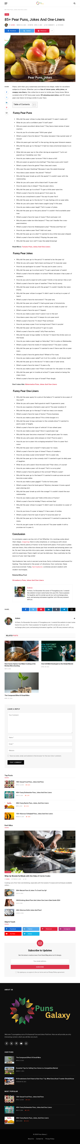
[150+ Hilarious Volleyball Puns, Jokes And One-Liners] (9, 816)
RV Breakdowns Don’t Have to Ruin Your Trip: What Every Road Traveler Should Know (45, 1079)
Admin (13, 25)
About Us (31, 1139)
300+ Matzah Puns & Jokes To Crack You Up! (31, 890)
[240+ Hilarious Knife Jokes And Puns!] (9, 912)
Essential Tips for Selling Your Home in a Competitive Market (37, 1068)
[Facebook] (7, 92)
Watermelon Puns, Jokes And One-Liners (41, 384)
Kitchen (7, 872)
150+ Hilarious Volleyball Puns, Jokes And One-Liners (34, 814)
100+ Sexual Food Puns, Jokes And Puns (30, 782)
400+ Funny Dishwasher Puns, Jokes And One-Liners (34, 792)
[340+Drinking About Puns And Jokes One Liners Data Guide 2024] (9, 902)
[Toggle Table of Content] (33, 105)
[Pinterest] (7, 108)
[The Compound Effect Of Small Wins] (22, 682)
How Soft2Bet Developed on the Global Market (57, 664)
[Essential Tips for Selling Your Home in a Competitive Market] (9, 1070)
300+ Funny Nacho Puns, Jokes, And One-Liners (32, 803)
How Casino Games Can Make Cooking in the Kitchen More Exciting (20, 665)
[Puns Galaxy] (40, 3)
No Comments (50, 25)
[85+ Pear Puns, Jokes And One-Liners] (40, 58)
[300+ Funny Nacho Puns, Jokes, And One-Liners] (9, 805)
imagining (25, 542)
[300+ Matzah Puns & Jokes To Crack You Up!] (9, 892)
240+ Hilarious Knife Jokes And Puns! (29, 910)
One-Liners (45, 247)
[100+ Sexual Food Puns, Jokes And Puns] (9, 784)
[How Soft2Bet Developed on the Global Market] (58, 651)
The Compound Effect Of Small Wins (17, 695)
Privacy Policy (53, 972)
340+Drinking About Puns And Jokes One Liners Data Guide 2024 (38, 900)
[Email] (7, 113)
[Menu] (6, 3)
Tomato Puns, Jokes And (31, 247)
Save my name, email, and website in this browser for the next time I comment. (35, 756)
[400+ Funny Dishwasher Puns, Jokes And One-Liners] (9, 794)
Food (6, 14)
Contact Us (39, 1139)
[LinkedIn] (7, 102)
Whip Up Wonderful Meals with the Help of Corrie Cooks (27, 876)
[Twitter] (7, 97)
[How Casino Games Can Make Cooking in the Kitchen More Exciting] (22, 651)
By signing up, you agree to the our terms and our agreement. (41, 972)
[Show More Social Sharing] (52, 31)
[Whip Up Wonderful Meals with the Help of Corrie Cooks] (40, 852)
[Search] (74, 3)
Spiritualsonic (37, 567)
